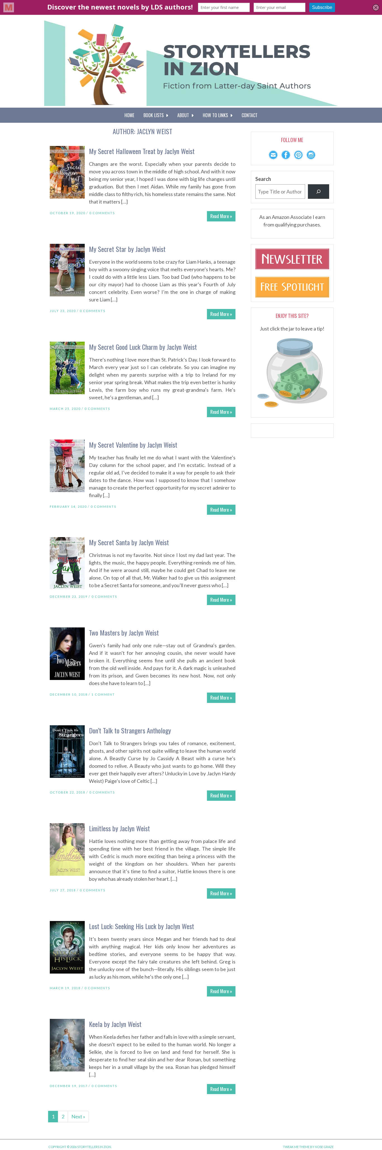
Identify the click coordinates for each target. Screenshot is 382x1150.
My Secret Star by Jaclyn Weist (127, 249)
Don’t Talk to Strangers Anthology (130, 730)
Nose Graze (324, 1147)
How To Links (216, 115)
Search (263, 179)
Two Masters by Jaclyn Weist (124, 632)
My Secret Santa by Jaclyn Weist (129, 542)
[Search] (318, 191)
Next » (78, 1116)
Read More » (221, 216)
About (184, 115)
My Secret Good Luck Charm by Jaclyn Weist (143, 347)
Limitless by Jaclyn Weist (119, 828)
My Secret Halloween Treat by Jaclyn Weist (142, 151)
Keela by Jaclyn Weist (115, 1024)
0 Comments (102, 213)
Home (129, 115)
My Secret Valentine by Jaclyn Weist (133, 445)
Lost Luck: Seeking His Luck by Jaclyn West (141, 926)
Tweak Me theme (296, 1147)
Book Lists (154, 115)
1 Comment (103, 694)
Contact (250, 115)
